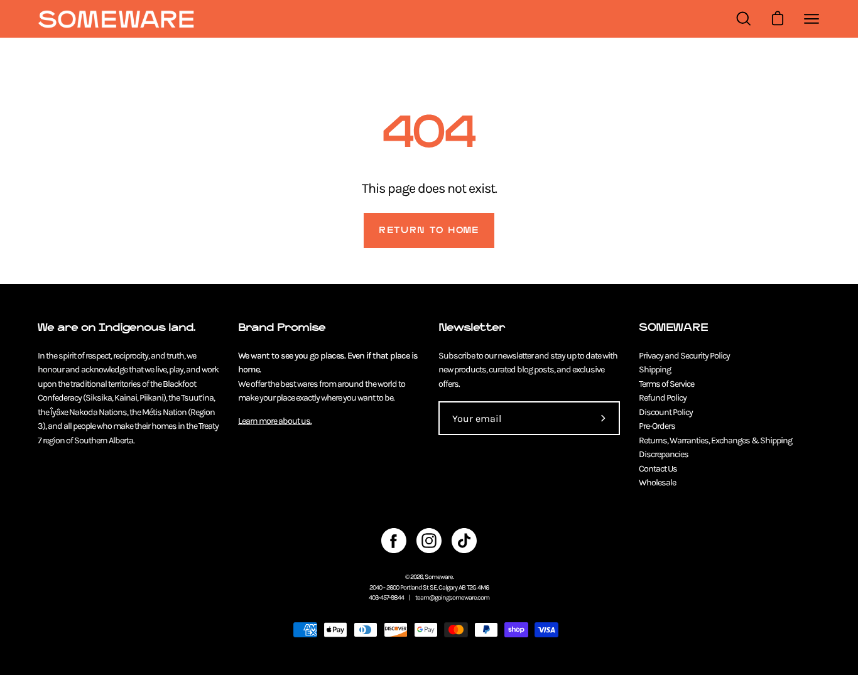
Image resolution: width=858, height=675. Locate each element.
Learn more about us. (275, 421)
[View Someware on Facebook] (393, 540)
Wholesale (657, 482)
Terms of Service (666, 384)
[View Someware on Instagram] (429, 540)
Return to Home (429, 230)
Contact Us (658, 468)
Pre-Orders (657, 426)
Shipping (655, 369)
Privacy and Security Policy (684, 355)
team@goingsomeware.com (452, 597)
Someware (439, 577)
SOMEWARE (673, 327)
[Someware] (116, 19)
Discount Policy (666, 412)
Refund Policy (663, 397)
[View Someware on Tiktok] (464, 540)
